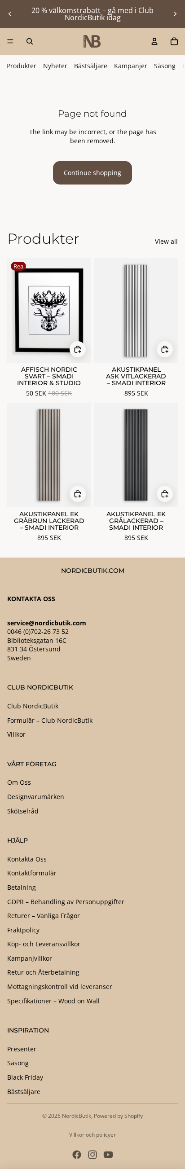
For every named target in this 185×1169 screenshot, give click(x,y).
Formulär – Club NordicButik (49, 720)
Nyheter (55, 66)
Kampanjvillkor (29, 958)
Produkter (21, 66)
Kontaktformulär (32, 873)
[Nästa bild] (175, 14)
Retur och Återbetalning (43, 972)
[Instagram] (92, 1154)
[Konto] (154, 41)
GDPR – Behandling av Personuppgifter (65, 901)
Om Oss (19, 782)
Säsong (165, 66)
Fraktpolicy (23, 930)
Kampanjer (130, 66)
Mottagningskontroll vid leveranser (59, 986)
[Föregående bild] (10, 14)
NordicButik (76, 1116)
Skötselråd (23, 811)
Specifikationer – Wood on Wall (53, 1001)
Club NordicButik (32, 706)
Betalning (21, 887)
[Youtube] (108, 1154)
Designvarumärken (35, 796)
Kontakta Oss (27, 859)
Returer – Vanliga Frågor (43, 915)
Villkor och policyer (92, 1134)
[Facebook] (76, 1154)
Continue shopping (92, 172)
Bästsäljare (90, 66)
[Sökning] (30, 41)
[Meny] (10, 41)
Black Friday (25, 1077)
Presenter (21, 1049)
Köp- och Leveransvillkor (43, 944)
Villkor (16, 734)
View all (166, 241)
